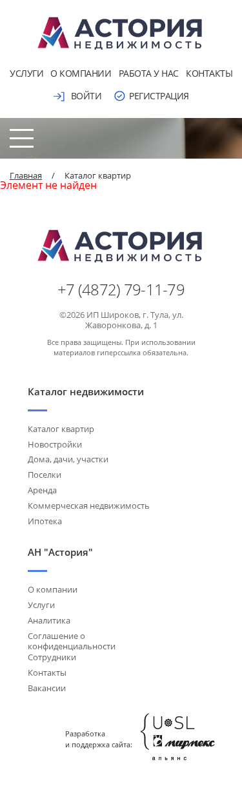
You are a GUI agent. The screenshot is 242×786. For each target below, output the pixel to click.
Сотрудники (52, 657)
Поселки (44, 474)
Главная (26, 175)
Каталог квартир (61, 429)
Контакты (209, 73)
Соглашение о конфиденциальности (72, 641)
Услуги (26, 73)
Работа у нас (149, 73)
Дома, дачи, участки (68, 459)
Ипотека (45, 521)
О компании (80, 73)
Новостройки (55, 444)
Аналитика (49, 620)
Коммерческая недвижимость (89, 505)
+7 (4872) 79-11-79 (121, 289)
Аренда (42, 490)
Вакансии (47, 688)
